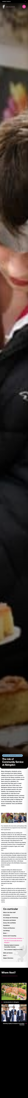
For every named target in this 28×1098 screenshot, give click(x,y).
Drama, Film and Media (9, 922)
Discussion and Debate (9, 920)
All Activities (6, 915)
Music (5, 933)
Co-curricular (10, 909)
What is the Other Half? (9, 912)
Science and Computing (9, 935)
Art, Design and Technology (10, 917)
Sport (4, 955)
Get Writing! (6, 930)
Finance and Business (9, 928)
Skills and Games (8, 953)
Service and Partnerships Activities (12, 938)
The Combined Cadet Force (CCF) (13, 949)
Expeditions (6, 925)
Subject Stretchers (8, 958)
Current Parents (6, 1)
